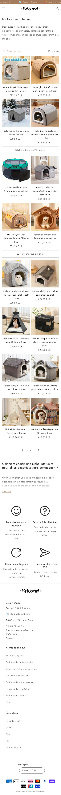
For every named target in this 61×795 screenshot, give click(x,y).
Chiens (9, 727)
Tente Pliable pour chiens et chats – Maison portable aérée (45, 342)
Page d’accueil (13, 721)
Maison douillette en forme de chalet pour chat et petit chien (16, 295)
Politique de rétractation (18, 689)
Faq (8, 740)
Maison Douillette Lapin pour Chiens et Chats (45, 431)
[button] (3, 9)
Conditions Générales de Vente (21, 669)
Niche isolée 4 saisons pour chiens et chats (16, 132)
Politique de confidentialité (19, 662)
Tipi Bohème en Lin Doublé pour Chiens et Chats (16, 340)
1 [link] (22, 449)
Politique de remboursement (20, 682)
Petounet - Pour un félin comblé (32, 791)
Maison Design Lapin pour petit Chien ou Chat (16, 387)
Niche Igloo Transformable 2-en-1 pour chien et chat (45, 89)
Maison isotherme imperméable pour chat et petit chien (44, 191)
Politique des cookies (16, 695)
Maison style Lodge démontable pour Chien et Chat (16, 238)
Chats (9, 734)
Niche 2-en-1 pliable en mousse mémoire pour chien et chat (44, 134)
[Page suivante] (38, 450)
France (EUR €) (29, 770)
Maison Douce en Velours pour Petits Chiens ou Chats (44, 387)
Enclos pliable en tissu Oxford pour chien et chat (16, 189)
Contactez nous (13, 747)
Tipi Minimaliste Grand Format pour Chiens (16, 431)
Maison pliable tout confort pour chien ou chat (45, 293)
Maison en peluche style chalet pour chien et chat (45, 236)
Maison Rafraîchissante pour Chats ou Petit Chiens (16, 89)
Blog (8, 702)
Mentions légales (14, 655)
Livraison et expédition (17, 675)
